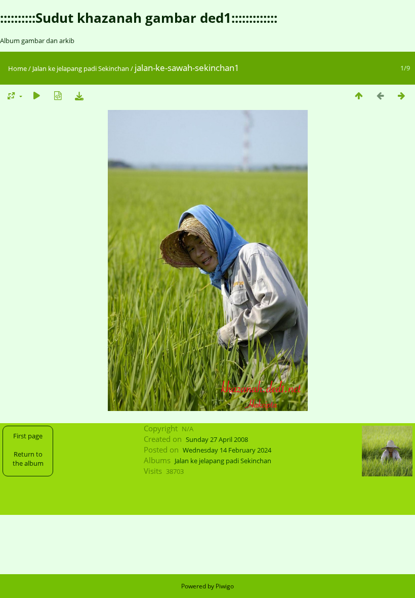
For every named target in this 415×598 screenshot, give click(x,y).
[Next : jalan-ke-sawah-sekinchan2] (401, 95)
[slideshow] (36, 95)
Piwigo (225, 586)
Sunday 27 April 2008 (217, 439)
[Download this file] (79, 95)
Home (17, 68)
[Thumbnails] (358, 95)
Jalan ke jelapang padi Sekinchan (80, 68)
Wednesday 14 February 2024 (227, 450)
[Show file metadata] (57, 95)
